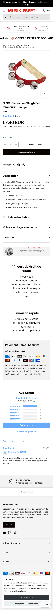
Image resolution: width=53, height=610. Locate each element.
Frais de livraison (22, 126)
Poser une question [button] (26, 431)
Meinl (5, 112)
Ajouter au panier (36, 144)
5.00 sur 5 (33, 398)
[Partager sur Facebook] (18, 164)
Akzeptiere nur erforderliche (26, 603)
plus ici (9, 525)
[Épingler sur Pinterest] (23, 164)
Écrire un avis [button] (26, 425)
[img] (8, 448)
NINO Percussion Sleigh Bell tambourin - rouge (18, 47)
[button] (49, 11)
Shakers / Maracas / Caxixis (19, 45)
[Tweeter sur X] (13, 164)
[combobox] (26, 17)
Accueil (5, 45)
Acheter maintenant (27, 152)
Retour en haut (26, 492)
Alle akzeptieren (26, 597)
